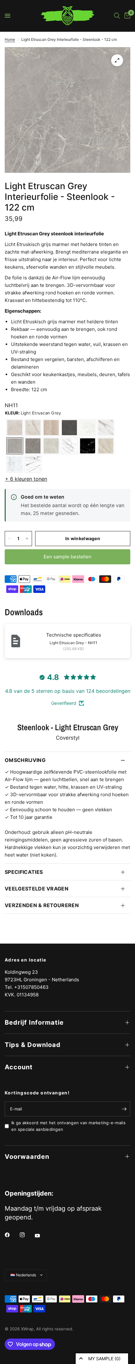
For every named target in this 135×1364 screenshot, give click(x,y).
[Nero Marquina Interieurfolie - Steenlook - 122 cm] (87, 445)
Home (10, 39)
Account (19, 1067)
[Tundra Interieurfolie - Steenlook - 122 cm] (14, 427)
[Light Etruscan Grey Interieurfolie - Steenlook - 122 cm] (14, 445)
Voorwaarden (27, 1156)
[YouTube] (42, 1235)
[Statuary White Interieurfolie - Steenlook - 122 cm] (69, 445)
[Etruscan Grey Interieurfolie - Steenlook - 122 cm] (32, 445)
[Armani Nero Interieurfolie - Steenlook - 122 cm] (69, 427)
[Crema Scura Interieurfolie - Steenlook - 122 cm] (51, 445)
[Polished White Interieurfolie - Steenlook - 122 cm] (14, 464)
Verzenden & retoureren (42, 905)
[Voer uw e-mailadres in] (124, 1108)
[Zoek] (117, 15)
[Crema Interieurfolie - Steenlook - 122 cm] (87, 427)
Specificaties (24, 872)
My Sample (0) (104, 1358)
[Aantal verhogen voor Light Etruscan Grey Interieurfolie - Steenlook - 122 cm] (27, 538)
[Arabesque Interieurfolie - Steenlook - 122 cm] (32, 464)
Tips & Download (33, 1045)
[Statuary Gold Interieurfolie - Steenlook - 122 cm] (105, 427)
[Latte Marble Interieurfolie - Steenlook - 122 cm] (105, 445)
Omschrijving (25, 760)
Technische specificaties (73, 635)
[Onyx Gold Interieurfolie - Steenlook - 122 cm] (32, 427)
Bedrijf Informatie (34, 1022)
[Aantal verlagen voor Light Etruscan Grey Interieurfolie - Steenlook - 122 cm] (9, 538)
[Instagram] (27, 1235)
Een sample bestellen (67, 557)
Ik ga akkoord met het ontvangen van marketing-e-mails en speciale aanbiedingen (68, 1126)
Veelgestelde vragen (36, 888)
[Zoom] (117, 60)
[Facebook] (12, 1235)
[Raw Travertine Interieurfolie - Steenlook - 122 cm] (51, 427)
